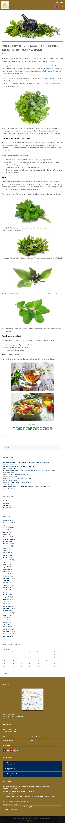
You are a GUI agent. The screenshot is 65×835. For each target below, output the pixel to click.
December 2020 (8, 587)
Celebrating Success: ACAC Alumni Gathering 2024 (18, 478)
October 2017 (7, 610)
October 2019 (7, 594)
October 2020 (7, 590)
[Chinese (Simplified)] (60, 6)
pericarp (20, 73)
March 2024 (6, 534)
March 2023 (6, 553)
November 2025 (8, 523)
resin (12, 73)
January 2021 (7, 585)
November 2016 (8, 631)
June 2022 (6, 562)
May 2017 (6, 622)
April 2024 (6, 532)
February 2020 (7, 592)
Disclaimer (38, 820)
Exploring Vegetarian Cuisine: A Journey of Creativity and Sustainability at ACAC (26, 486)
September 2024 (8, 527)
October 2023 (7, 541)
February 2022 (7, 571)
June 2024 (6, 530)
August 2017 (7, 615)
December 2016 (8, 629)
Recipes (5, 505)
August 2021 (7, 580)
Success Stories (7, 507)
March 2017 (6, 627)
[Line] (34, 428)
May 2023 (6, 548)
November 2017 (8, 608)
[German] (62, 6)
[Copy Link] (51, 428)
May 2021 (6, 583)
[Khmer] (57, 6)
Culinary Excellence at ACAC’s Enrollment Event (17, 474)
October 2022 (7, 557)
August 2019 (7, 597)
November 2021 (8, 578)
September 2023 (8, 543)
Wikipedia (13, 66)
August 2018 (7, 599)
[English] (55, 6)
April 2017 (6, 624)
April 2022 (6, 567)
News (6, 436)
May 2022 (6, 564)
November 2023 (8, 539)
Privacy (32, 820)
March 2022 (6, 569)
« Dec (5, 673)
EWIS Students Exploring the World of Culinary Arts (18, 466)
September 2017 (8, 613)
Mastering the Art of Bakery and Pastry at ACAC (17, 482)
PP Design (47, 818)
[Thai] (58, 6)
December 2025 (8, 520)
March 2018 (6, 603)
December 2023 (8, 537)
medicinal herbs (48, 68)
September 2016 (8, 634)
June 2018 (6, 601)
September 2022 (8, 560)
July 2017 (6, 617)
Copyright (26, 820)
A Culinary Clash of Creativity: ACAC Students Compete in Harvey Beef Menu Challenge (29, 470)
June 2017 (6, 620)
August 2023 (7, 546)
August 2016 (7, 636)
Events (15, 468)
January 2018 (7, 606)
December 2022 (8, 555)
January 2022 (7, 573)
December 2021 (8, 576)
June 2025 (6, 525)
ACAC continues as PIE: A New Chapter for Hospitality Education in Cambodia (26, 462)
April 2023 (6, 550)
